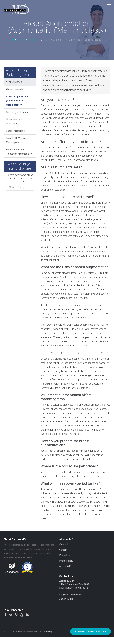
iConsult (63, 544)
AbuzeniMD (65, 566)
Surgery (21, 39)
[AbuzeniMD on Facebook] (6, 615)
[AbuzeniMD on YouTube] (21, 615)
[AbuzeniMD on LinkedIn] (27, 615)
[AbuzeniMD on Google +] (16, 615)
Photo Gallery (66, 560)
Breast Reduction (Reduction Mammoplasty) (19, 151)
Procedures (65, 555)
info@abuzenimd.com (70, 594)
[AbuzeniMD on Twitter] (10, 615)
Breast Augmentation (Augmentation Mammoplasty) (18, 100)
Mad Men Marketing (44, 632)
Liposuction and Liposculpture (14, 121)
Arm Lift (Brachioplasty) (18, 112)
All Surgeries (15, 81)
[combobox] (20, 187)
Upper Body (34, 39)
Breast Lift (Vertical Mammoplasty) (16, 140)
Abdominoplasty (14, 89)
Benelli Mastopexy (15, 130)
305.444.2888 (66, 598)
